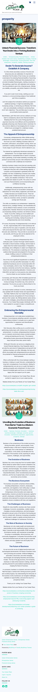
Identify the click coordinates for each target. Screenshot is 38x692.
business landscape (10, 433)
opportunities (29, 434)
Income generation (24, 60)
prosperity (14, 62)
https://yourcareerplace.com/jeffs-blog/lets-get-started (19, 385)
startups (22, 436)
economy (25, 433)
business (31, 431)
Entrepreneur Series (24, 639)
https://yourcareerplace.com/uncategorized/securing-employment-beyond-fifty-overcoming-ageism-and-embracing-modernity (19, 599)
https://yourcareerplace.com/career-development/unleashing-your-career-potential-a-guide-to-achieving (19, 606)
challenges (19, 433)
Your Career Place (8, 644)
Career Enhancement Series (9, 639)
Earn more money (12, 58)
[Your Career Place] (15, 10)
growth (31, 433)
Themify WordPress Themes (24, 647)
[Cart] (30, 2)
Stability (20, 62)
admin (5, 57)
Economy (17, 431)
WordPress (12, 647)
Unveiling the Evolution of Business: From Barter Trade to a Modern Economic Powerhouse (19, 425)
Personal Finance (24, 57)
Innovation (24, 431)
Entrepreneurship (14, 57)
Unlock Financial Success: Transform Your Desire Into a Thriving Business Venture (19, 51)
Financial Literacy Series (8, 641)
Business (12, 431)
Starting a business (28, 62)
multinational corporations (18, 434)
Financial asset (14, 60)
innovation (7, 434)
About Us (4, 677)
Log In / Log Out (6, 674)
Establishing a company (24, 58)
